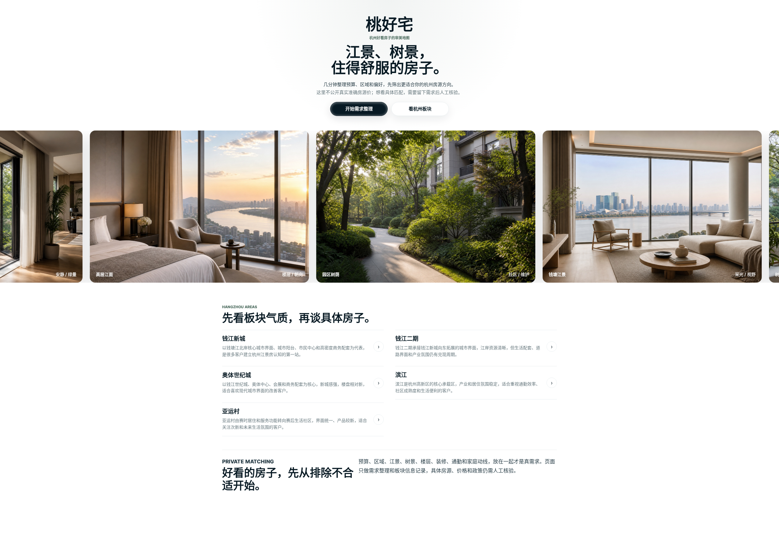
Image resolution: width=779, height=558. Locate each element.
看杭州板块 (420, 109)
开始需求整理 (359, 109)
